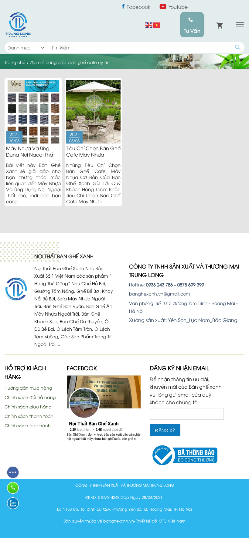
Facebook (138, 6)
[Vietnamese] (157, 24)
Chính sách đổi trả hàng (30, 397)
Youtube (178, 6)
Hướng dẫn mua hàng (28, 388)
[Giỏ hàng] (219, 25)
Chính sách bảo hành (28, 425)
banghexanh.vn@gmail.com (159, 293)
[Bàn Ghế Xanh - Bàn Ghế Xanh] (18, 24)
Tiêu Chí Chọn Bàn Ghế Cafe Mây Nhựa (93, 151)
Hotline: (151, 284)
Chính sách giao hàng (28, 406)
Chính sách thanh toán (29, 416)
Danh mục (19, 47)
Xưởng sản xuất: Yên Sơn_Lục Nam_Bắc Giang (183, 319)
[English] (149, 24)
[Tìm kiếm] (237, 47)
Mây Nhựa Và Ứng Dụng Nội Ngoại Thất (30, 151)
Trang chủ (15, 62)
